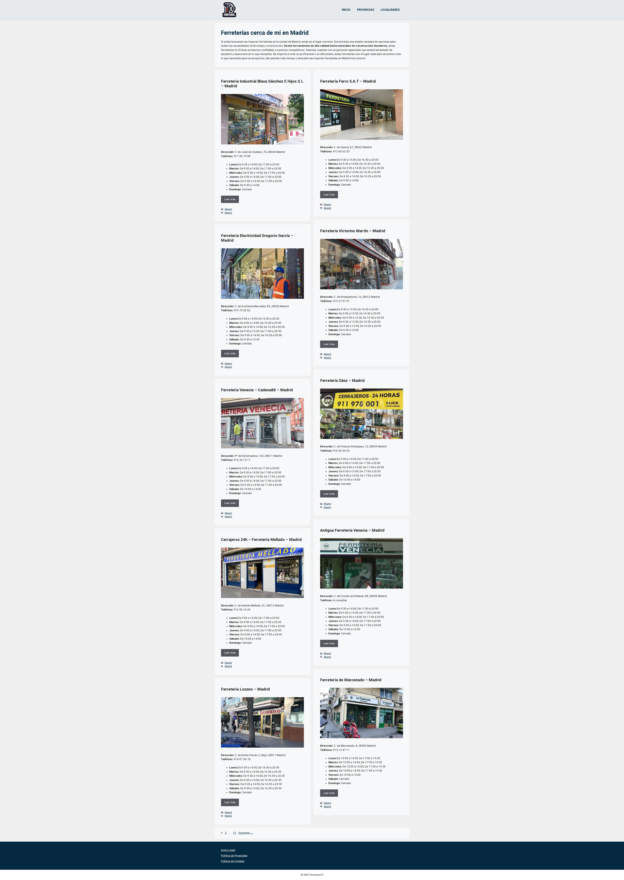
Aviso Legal (228, 850)
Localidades (390, 9)
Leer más (230, 199)
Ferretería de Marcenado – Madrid (350, 680)
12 (235, 832)
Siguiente (245, 832)
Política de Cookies (232, 861)
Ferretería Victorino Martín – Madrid (352, 231)
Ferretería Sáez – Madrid (342, 380)
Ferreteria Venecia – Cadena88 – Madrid (257, 390)
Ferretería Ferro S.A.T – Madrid (348, 81)
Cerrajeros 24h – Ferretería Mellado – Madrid (261, 539)
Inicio (346, 9)
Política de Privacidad (234, 855)
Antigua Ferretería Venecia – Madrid (352, 530)
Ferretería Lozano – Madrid (245, 689)
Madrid (228, 209)
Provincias (365, 9)
